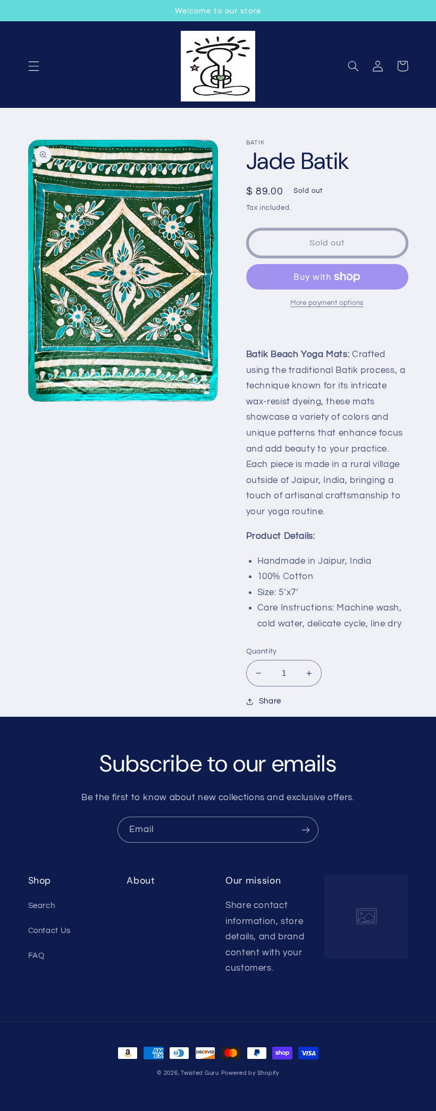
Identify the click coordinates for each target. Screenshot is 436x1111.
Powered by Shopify (250, 1073)
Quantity (261, 651)
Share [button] (270, 701)
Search (41, 906)
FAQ (36, 956)
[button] (33, 66)
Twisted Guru (200, 1073)
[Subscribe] (306, 830)
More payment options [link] (327, 303)
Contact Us (49, 931)
